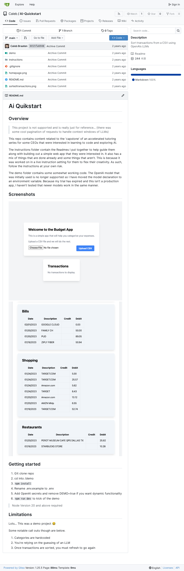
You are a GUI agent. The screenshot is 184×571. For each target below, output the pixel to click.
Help (32, 4)
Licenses (168, 567)
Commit (25, 30)
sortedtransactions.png (22, 86)
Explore (19, 4)
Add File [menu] (56, 37)
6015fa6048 (37, 46)
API (178, 567)
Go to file (39, 37)
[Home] (7, 4)
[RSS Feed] (119, 13)
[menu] (154, 567)
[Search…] (178, 30)
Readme (140, 53)
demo (12, 52)
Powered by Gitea (14, 567)
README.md (16, 79)
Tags (109, 30)
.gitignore (14, 66)
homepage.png (18, 72)
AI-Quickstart (30, 14)
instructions (15, 59)
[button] (25, 37)
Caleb (13, 14)
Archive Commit (56, 46)
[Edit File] (123, 95)
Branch (67, 30)
